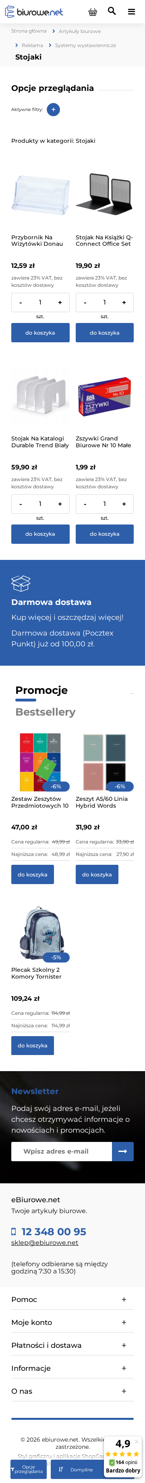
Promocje (41, 690)
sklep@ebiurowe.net (45, 1242)
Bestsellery (45, 712)
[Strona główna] (34, 11)
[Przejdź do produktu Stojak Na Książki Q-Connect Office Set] (105, 195)
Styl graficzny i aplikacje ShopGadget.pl (70, 1456)
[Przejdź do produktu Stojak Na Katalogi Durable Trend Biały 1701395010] (40, 397)
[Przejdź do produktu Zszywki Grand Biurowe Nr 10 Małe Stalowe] (105, 397)
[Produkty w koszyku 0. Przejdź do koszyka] (92, 11)
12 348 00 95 (52, 1232)
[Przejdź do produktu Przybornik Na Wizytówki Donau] (40, 195)
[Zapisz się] (123, 1151)
